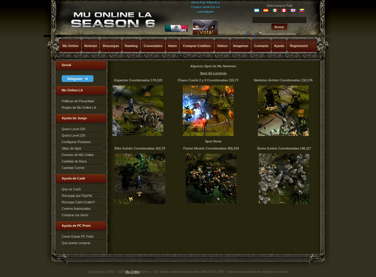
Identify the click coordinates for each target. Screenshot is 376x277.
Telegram (75, 78)
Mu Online (70, 46)
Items (172, 46)
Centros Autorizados (76, 208)
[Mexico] (176, 31)
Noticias (90, 46)
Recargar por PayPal (77, 195)
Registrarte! (299, 46)
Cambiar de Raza (74, 161)
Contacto (261, 46)
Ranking (131, 46)
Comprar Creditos (197, 46)
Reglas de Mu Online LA (79, 107)
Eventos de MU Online (78, 155)
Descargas (111, 46)
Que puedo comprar (76, 243)
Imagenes (240, 46)
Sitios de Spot (71, 148)
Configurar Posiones (76, 142)
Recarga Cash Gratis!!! (78, 202)
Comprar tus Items (75, 215)
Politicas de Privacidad (78, 101)
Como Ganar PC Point (77, 236)
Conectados (153, 46)
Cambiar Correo (73, 167)
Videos (222, 46)
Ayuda (279, 46)
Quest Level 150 (73, 129)
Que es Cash (71, 189)
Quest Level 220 (73, 135)
